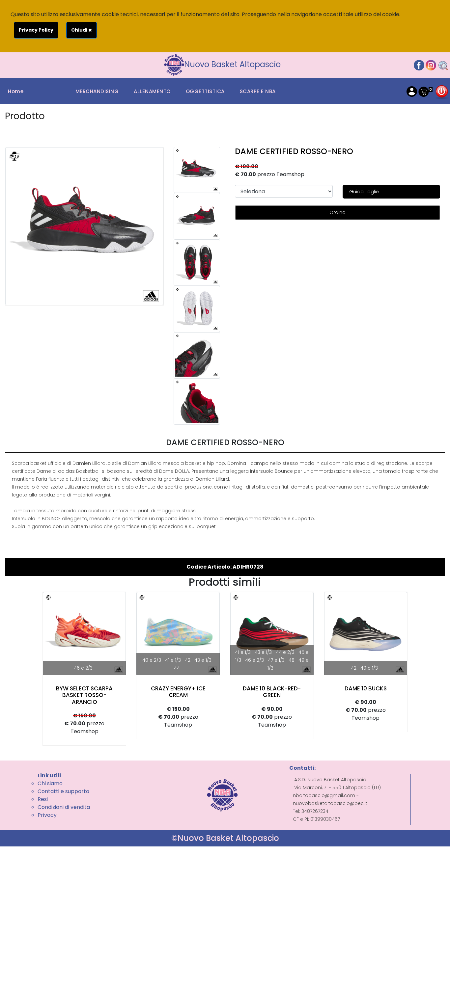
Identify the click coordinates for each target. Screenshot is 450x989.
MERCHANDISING (97, 91)
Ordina (337, 212)
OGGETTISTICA (205, 91)
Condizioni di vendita (64, 807)
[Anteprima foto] (197, 170)
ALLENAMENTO (152, 91)
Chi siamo (50, 783)
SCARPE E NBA (258, 91)
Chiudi (79, 30)
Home (15, 91)
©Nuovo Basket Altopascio (225, 838)
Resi (43, 799)
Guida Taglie (364, 191)
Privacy (47, 815)
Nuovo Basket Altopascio (232, 64)
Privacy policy (36, 30)
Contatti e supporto (63, 791)
